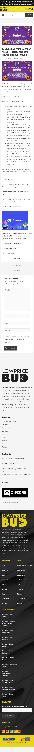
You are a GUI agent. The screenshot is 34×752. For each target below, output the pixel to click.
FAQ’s (3, 585)
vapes (25, 548)
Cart (3, 434)
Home (4, 566)
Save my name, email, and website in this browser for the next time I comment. (16, 339)
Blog (3, 594)
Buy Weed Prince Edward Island (7, 681)
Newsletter (18, 58)
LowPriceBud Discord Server (11, 207)
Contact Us (5, 599)
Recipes (4, 447)
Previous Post (17, 265)
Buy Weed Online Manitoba (7, 638)
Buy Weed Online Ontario (7, 645)
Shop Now (17, 258)
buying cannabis (19, 399)
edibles (19, 548)
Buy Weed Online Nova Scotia (9, 666)
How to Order (6, 580)
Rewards (4, 589)
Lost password (7, 431)
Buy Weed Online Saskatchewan (7, 631)
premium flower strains (9, 407)
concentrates (21, 551)
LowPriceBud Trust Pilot (9, 248)
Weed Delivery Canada (9, 421)
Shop (3, 575)
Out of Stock (6, 444)
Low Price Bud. (23, 743)
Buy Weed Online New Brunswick (9, 659)
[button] (3, 15)
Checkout (5, 437)
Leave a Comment (8, 58)
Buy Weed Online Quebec (7, 652)
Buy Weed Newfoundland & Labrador (7, 674)
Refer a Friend (6, 425)
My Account (6, 428)
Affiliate (4, 603)
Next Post (17, 271)
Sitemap (4, 441)
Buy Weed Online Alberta (7, 616)
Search (29, 15)
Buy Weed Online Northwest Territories (8, 688)
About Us (5, 570)
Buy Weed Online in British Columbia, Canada (8, 624)
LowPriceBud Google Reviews (12, 243)
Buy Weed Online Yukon (7, 695)
